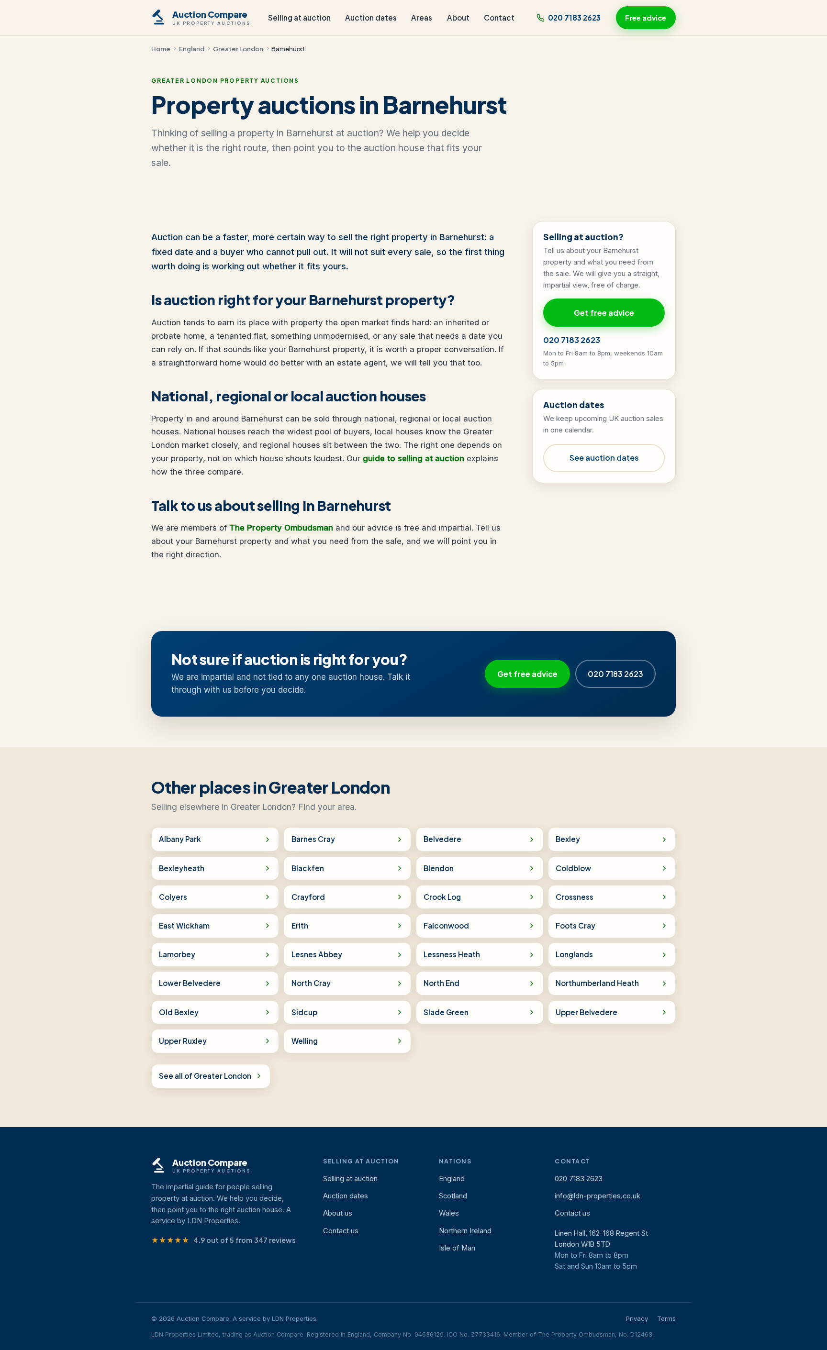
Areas (421, 17)
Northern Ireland (465, 1231)
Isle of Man (457, 1248)
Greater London (238, 48)
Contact (499, 17)
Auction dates (371, 17)
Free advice (645, 17)
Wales (449, 1213)
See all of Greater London (205, 1075)
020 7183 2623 (574, 17)
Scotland (453, 1196)
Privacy (637, 1318)
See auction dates (604, 458)
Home (160, 48)
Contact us (340, 1231)
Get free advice (604, 313)
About (458, 17)
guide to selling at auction (413, 458)
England (191, 48)
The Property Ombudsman (281, 527)
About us (337, 1213)
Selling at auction (299, 17)
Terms (666, 1318)
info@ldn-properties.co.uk (597, 1196)
